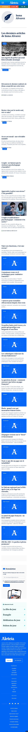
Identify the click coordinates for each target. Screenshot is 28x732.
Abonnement (14, 687)
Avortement (6, 420)
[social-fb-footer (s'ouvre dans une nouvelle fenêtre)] (12, 704)
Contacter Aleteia (14, 721)
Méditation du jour (11, 620)
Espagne (5, 394)
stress (4, 177)
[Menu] (4, 3)
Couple (4, 149)
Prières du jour (9, 626)
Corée (4, 311)
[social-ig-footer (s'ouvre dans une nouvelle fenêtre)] (18, 704)
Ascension (5, 70)
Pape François (6, 366)
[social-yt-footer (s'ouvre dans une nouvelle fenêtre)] (9, 704)
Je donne (13, 6)
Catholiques (6, 447)
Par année (14, 698)
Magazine (14, 685)
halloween (5, 339)
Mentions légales (14, 716)
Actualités (14, 668)
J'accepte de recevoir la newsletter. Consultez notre (14, 581)
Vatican (4, 473)
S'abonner (9, 660)
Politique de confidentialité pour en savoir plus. (14, 582)
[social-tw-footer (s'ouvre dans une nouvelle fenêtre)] (15, 704)
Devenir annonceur (14, 719)
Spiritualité (14, 672)
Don (14, 689)
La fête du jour (9, 609)
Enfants (5, 286)
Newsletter (14, 681)
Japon (4, 43)
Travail (4, 122)
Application (14, 683)
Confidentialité (14, 727)
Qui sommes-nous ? (14, 713)
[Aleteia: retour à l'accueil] (14, 2)
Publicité (14, 691)
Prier (22, 6)
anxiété (4, 258)
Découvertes (14, 674)
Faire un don (14, 711)
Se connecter (18, 660)
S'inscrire (6, 585)
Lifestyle (14, 670)
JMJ (4, 528)
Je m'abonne (5, 6)
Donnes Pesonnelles (14, 724)
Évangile (7, 615)
